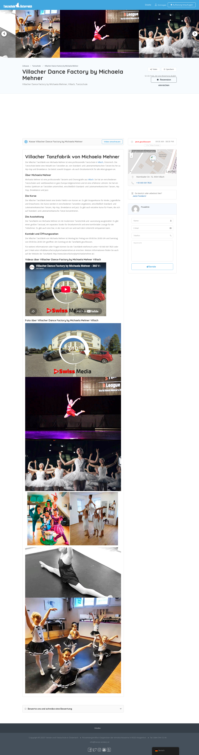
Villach (100, 162)
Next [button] (195, 34)
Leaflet (171, 171)
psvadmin (145, 207)
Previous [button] (4, 34)
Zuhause (25, 66)
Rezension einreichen (164, 80)
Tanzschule (36, 66)
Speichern (170, 69)
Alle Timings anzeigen (153, 145)
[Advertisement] (99, 119)
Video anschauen (112, 141)
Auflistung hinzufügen (182, 5)
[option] (39, 34)
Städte (148, 5)
